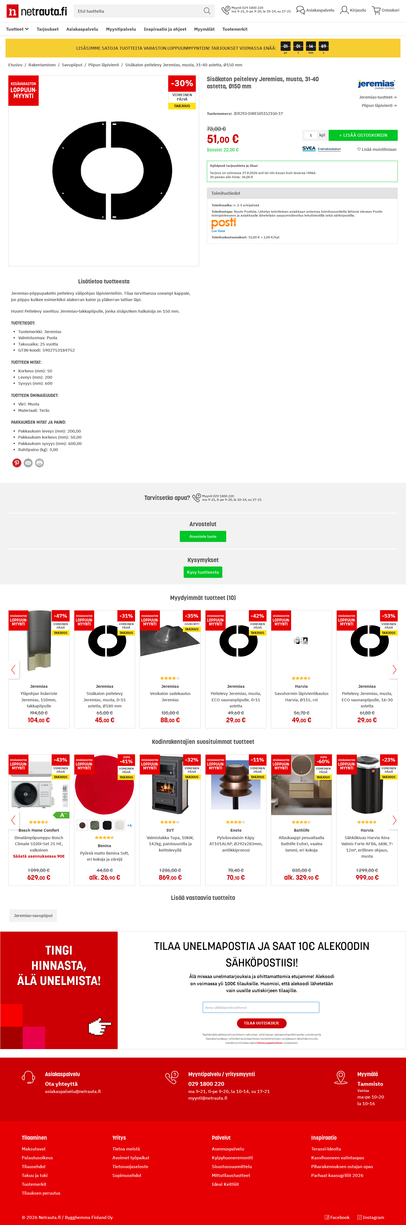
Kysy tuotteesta (203, 572)
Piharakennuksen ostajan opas (342, 1166)
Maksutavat (34, 1149)
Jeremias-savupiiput (33, 915)
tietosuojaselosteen (270, 1043)
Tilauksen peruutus (41, 1193)
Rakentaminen (42, 64)
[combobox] (144, 11)
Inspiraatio (324, 1137)
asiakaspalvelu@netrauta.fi (73, 1091)
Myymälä (367, 1074)
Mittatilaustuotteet (231, 1175)
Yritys (119, 1137)
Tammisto (370, 1083)
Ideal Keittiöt (225, 1184)
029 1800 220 (206, 1083)
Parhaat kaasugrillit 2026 (337, 1175)
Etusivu (15, 64)
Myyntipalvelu (121, 29)
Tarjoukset (48, 29)
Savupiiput (72, 64)
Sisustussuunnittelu (232, 1166)
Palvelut (221, 1137)
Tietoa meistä (126, 1149)
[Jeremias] (376, 83)
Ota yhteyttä (61, 1083)
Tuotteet (14, 29)
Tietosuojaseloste (130, 1166)
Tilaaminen (34, 1137)
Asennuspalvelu (228, 1149)
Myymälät (204, 29)
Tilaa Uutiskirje (262, 1023)
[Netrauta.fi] (37, 11)
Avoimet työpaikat (130, 1157)
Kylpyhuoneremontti (232, 1157)
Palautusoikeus (37, 1157)
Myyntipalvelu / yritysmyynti (221, 1074)
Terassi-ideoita (326, 1149)
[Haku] (207, 11)
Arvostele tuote (203, 536)
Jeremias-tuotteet (375, 97)
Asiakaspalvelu (82, 29)
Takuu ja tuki (35, 1175)
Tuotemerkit (234, 29)
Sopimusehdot (126, 1175)
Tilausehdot (34, 1166)
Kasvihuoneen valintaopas (337, 1157)
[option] (82, 825)
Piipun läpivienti (104, 64)
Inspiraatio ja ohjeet (165, 29)
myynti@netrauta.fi (207, 1098)
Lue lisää (218, 231)
